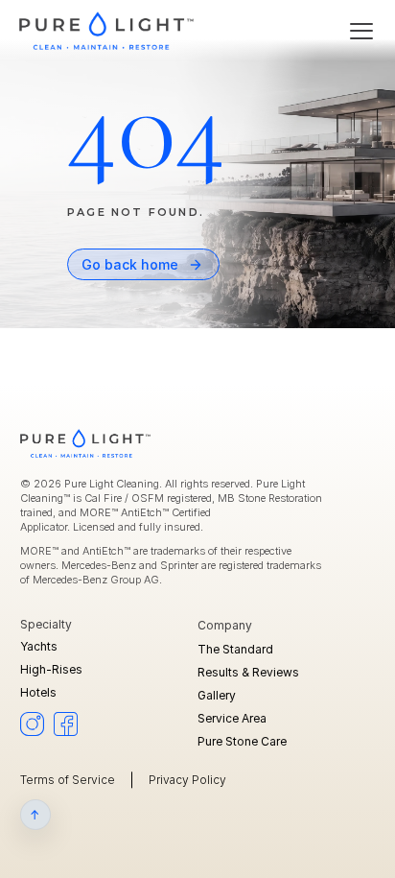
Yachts (39, 646)
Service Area (232, 718)
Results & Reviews (248, 672)
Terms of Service (67, 779)
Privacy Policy (187, 779)
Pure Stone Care (242, 741)
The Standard (235, 649)
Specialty (47, 624)
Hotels (38, 692)
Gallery (217, 695)
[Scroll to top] (35, 814)
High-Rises (51, 669)
